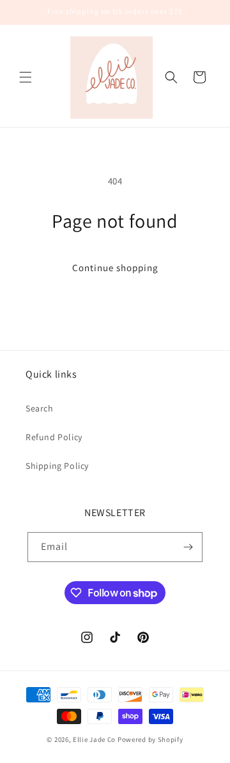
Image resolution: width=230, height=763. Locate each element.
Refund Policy (54, 437)
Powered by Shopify (150, 739)
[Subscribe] (188, 547)
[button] (26, 77)
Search (40, 408)
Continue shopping (115, 268)
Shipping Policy (57, 465)
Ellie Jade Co (94, 739)
